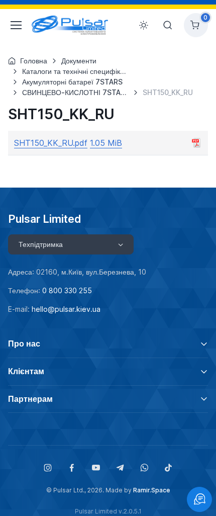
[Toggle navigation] (14, 25)
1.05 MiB (106, 143)
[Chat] (199, 499)
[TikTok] (168, 468)
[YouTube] (96, 468)
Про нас (24, 343)
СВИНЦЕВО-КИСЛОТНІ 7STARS (76, 92)
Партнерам (30, 399)
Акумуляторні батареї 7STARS (72, 81)
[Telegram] (120, 468)
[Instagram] (48, 468)
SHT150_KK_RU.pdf (50, 143)
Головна (33, 60)
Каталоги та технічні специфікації (77, 71)
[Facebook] (72, 468)
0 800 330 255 (67, 290)
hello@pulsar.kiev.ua (66, 309)
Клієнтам (26, 371)
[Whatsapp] (144, 468)
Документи (78, 60)
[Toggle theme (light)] (144, 25)
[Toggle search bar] (168, 25)
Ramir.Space (151, 490)
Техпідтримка (41, 244)
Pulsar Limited (44, 218)
